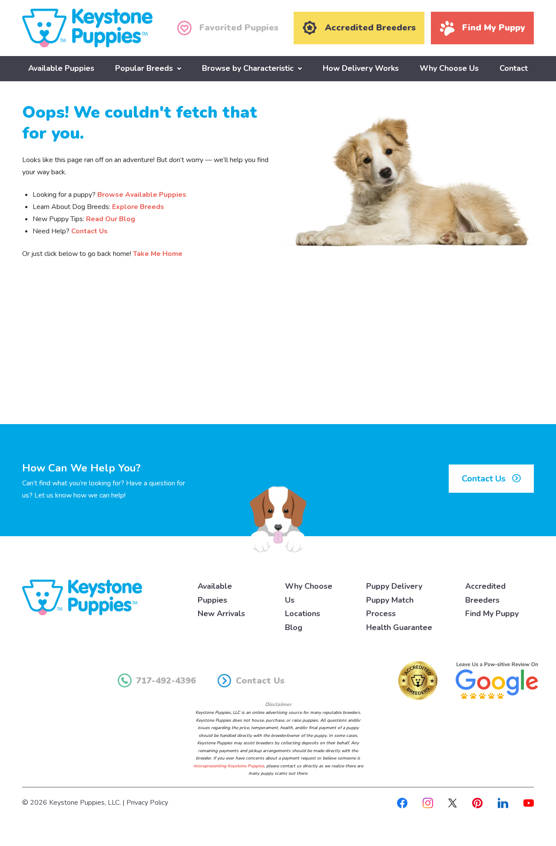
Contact (514, 68)
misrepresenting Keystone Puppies (228, 766)
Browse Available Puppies (141, 194)
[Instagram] (428, 802)
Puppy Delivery (394, 586)
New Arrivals (221, 613)
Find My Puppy (492, 613)
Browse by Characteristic (248, 68)
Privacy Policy (147, 802)
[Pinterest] (477, 802)
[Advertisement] (278, 352)
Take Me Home (157, 254)
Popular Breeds (144, 68)
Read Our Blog (110, 219)
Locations (302, 613)
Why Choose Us (449, 68)
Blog (293, 627)
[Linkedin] (503, 802)
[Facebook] (402, 802)
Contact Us (89, 231)
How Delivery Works (361, 68)
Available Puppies (61, 68)
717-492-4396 (166, 681)
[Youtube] (528, 802)
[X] (452, 802)
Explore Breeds (138, 207)
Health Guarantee (399, 627)
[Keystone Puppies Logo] (82, 597)
